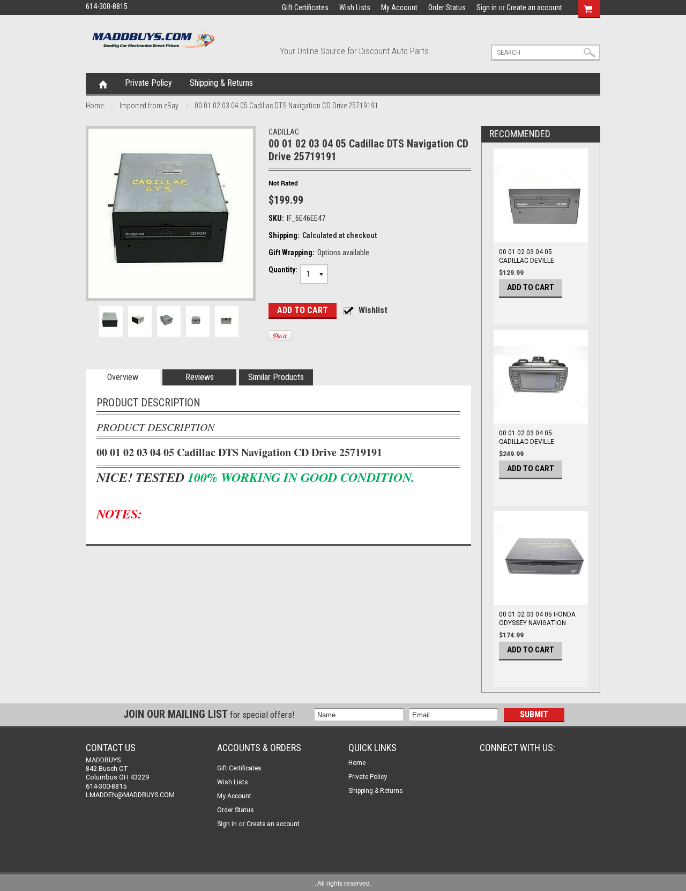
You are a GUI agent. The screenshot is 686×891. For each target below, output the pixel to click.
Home (103, 84)
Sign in (486, 7)
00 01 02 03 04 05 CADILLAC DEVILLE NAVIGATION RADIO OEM (536, 441)
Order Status (447, 7)
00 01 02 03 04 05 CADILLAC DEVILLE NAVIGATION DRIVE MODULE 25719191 (527, 264)
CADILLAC (284, 132)
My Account (399, 7)
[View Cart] (588, 7)
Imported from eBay (149, 105)
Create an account (534, 7)
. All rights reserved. (343, 883)
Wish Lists (354, 7)
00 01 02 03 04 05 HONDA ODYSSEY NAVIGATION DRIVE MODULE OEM (537, 623)
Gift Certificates (305, 7)
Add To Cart (530, 287)
